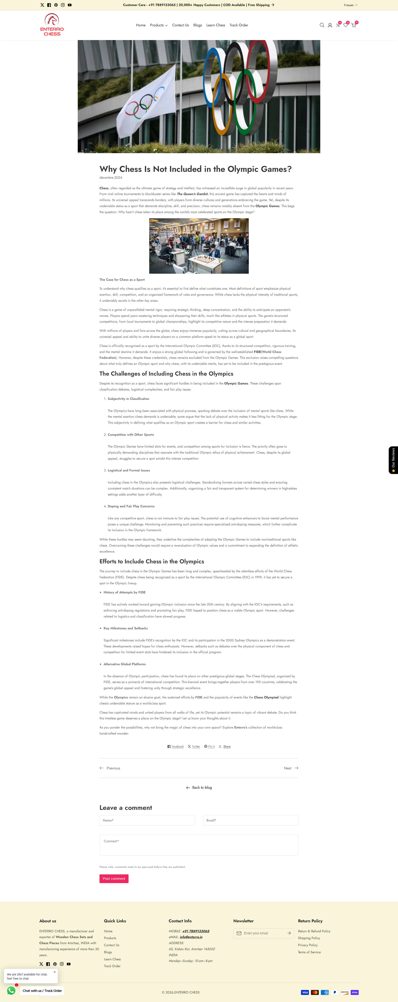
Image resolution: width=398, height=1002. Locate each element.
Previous (113, 768)
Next (287, 768)
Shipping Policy (309, 938)
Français (349, 5)
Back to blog (202, 787)
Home (141, 25)
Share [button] (227, 746)
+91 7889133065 (195, 931)
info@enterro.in (191, 937)
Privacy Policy (308, 945)
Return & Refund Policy (314, 931)
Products (157, 25)
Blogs (197, 25)
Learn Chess (215, 25)
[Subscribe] (289, 933)
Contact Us (180, 25)
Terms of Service (309, 952)
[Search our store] (323, 25)
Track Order (239, 25)
